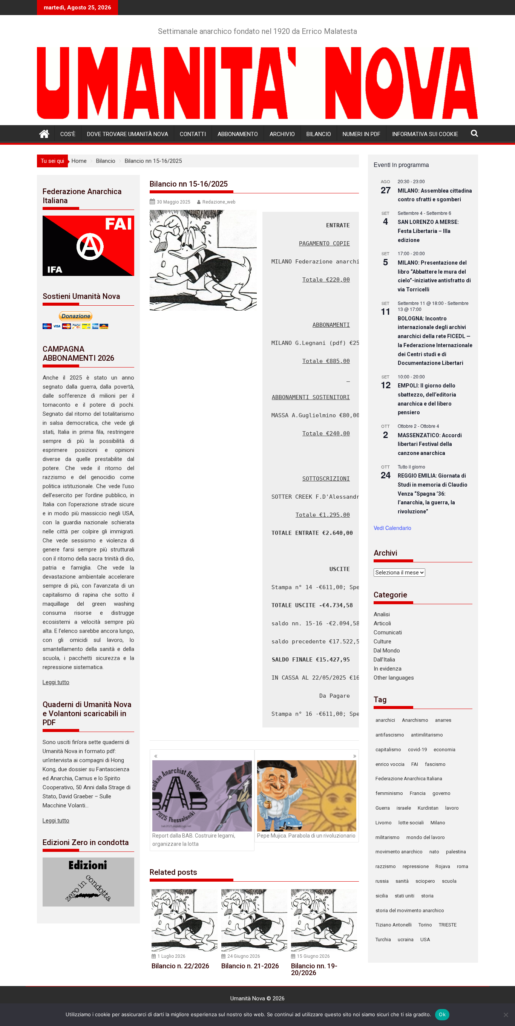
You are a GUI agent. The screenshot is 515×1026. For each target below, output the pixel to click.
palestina (456, 851)
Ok (442, 1014)
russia (382, 881)
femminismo (389, 793)
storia (427, 896)
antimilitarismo (427, 735)
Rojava (442, 866)
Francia (418, 793)
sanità (402, 881)
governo (441, 793)
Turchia (383, 939)
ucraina (406, 939)
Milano (438, 822)
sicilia (382, 896)
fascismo (435, 764)
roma (462, 866)
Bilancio (319, 134)
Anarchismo (415, 720)
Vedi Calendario (392, 527)
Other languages (394, 677)
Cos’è (67, 134)
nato (434, 851)
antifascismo (390, 735)
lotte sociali (411, 822)
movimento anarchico (399, 851)
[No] (505, 1014)
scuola (449, 881)
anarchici (385, 720)
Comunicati (388, 632)
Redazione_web (218, 202)
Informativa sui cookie (425, 134)
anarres (443, 720)
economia (444, 749)
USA (425, 939)
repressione (416, 866)
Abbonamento (238, 134)
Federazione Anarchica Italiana (409, 778)
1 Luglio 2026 (171, 956)
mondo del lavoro (425, 837)
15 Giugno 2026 (313, 956)
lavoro (452, 808)
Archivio (282, 134)
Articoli (382, 623)
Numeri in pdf (361, 134)
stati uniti (404, 896)
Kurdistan (428, 808)
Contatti (193, 134)
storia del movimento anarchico (410, 910)
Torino (425, 925)
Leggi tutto (56, 682)
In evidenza (388, 668)
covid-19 (417, 749)
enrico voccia (390, 764)
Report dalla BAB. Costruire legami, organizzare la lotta (193, 840)
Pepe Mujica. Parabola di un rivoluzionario (306, 836)
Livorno (384, 822)
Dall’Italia (384, 659)
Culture (382, 641)
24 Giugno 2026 (243, 956)
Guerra (383, 808)
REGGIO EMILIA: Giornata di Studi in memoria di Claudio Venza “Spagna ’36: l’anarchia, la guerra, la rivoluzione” (432, 494)
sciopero (425, 881)
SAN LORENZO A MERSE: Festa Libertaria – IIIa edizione (428, 231)
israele (404, 808)
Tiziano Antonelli (394, 925)
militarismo (388, 837)
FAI (414, 764)
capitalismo (388, 749)
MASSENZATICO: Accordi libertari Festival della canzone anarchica (430, 444)
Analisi (382, 614)
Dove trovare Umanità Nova (127, 134)
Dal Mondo (387, 650)
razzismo (386, 866)
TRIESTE (448, 925)
